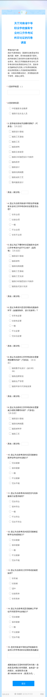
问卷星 (19, 694)
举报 (42, 694)
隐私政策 (5, 694)
